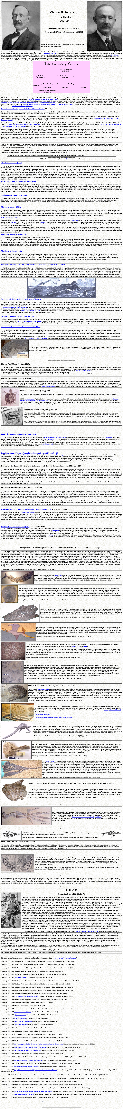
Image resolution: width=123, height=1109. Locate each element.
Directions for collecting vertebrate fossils (26, 996)
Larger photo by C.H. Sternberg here (87, 931)
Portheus (50, 535)
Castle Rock (108, 437)
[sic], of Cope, (30, 310)
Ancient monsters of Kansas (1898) (14, 195)
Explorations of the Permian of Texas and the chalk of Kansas (33, 1091)
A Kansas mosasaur (20, 1018)
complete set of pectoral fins (61, 455)
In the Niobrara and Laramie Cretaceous (26, 1066)
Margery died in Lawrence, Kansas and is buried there (23, 124)
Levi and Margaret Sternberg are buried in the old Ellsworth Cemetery (23, 109)
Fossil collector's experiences (23, 1021)
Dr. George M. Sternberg (49, 53)
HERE (100, 402)
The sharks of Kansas (21, 1024)
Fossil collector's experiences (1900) (14, 234)
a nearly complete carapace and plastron (29, 321)
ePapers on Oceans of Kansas (65, 958)
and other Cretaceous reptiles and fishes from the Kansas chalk (38, 1044)
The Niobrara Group (20, 977)
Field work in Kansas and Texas (24, 1094)
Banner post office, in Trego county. (55, 437)
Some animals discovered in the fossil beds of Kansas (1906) (23, 299)
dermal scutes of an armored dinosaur (36, 338)
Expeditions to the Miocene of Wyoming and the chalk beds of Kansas (35, 1070)
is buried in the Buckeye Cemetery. (22, 106)
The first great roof (20, 1015)
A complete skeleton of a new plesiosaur (15, 307)
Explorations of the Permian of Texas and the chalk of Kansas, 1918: (26, 509)
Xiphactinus (58, 575)
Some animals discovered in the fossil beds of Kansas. (30, 1047)
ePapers (67, 159)
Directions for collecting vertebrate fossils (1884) (18, 181)
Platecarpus (55, 530)
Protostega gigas (29, 399)
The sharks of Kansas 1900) (11, 251)
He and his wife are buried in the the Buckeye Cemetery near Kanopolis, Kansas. (49, 104)
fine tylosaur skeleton (28, 512)
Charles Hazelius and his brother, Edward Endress (43, 99)
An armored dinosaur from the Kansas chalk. (28, 1060)
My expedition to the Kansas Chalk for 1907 (27, 1050)
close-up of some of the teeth (112, 710)
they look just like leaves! (83, 370)
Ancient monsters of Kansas (22, 1012)
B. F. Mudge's (115, 55)
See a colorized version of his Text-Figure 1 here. (86, 817)
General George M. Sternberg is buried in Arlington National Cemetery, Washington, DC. (28, 102)
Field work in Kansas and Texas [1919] (15, 527)
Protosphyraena (27, 455)
